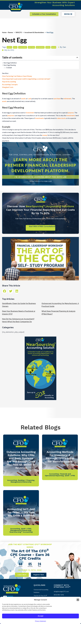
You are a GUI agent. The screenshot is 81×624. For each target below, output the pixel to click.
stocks (63, 118)
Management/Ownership (21, 482)
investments (70, 115)
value (54, 47)
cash (15, 47)
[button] (78, 600)
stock (48, 47)
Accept (40, 616)
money (44, 135)
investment (23, 47)
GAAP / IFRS (70, 476)
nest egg (31, 47)
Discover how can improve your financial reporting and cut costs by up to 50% (40, 210)
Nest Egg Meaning (10, 65)
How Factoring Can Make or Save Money (17, 76)
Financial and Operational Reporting (58, 475)
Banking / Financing (26, 480)
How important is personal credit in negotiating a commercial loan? (26, 79)
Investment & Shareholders (34, 32)
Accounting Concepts (10, 84)
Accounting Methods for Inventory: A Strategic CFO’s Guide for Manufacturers (60, 456)
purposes (10, 115)
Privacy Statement (40, 621)
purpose (71, 113)
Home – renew (7, 32)
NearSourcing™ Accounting (21, 532)
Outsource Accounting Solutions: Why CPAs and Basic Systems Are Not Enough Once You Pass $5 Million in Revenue (21, 459)
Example (9, 67)
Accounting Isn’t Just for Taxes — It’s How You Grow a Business (21, 512)
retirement (40, 47)
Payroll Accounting (9, 82)
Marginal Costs (7, 87)
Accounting (12, 480)
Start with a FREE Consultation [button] (41, 226)
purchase (57, 98)
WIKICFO (19, 32)
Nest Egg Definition (10, 63)
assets (9, 47)
